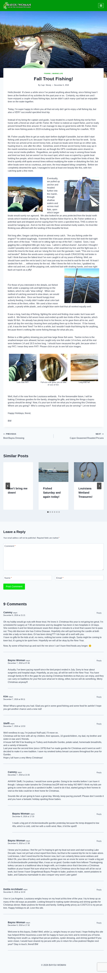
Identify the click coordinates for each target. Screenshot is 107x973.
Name (8, 578)
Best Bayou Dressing (13, 436)
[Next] (99, 486)
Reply (99, 613)
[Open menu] (101, 5)
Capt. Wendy (46, 85)
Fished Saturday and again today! (52, 492)
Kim (5, 696)
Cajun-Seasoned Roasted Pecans (87, 436)
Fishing (47, 73)
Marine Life (57, 73)
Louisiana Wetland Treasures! (85, 492)
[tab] (48, 512)
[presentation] (18, 472)
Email (59, 578)
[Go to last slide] (8, 486)
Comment (9, 546)
